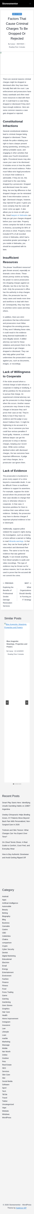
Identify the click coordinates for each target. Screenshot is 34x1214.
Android (5, 896)
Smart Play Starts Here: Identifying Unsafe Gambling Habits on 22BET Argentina (16, 806)
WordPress (6, 1118)
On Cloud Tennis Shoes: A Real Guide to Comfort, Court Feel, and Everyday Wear (16, 845)
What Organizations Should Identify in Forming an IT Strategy (25, 591)
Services (5, 1071)
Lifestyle (5, 1032)
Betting (5, 913)
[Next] (26, 702)
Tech (4, 1091)
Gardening (6, 1002)
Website (5, 1111)
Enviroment (6, 976)
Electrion (5, 962)
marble (5, 1038)
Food (4, 989)
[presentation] (17, 630)
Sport (4, 1088)
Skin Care (6, 1075)
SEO (4, 1068)
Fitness (5, 986)
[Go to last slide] (7, 702)
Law (3, 1028)
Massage (6, 1045)
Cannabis (6, 926)
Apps (4, 900)
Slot (3, 1078)
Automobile (6, 906)
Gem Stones (17, 14)
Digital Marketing (9, 956)
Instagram (6, 1022)
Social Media (7, 1081)
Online (4, 1055)
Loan (4, 1035)
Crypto (5, 946)
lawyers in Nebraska (19, 215)
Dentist (5, 953)
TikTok (4, 1094)
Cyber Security (8, 949)
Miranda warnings (16, 541)
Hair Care (6, 1012)
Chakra (5, 939)
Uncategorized (8, 1104)
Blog (4, 920)
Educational (7, 959)
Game (4, 995)
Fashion (5, 979)
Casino (5, 929)
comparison (7, 943)
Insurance (6, 1025)
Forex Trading (7, 992)
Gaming (5, 999)
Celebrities (6, 936)
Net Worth (6, 1052)
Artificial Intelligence (10, 903)
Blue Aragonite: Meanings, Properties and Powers (17, 644)
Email (4, 966)
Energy (5, 969)
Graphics (5, 1009)
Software (5, 1085)
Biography (6, 916)
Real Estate (7, 1065)
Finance (5, 982)
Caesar (12, 44)
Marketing (6, 1042)
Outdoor (5, 1058)
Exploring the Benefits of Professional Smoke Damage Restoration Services (8, 594)
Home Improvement (10, 1019)
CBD (4, 933)
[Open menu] (30, 3)
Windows (5, 1114)
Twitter (5, 1101)
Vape (4, 1108)
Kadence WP (21, 1208)
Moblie (4, 1048)
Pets (4, 1061)
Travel (4, 1098)
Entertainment (8, 972)
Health (4, 1015)
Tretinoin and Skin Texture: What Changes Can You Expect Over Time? (15, 833)
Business (5, 923)
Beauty (5, 910)
